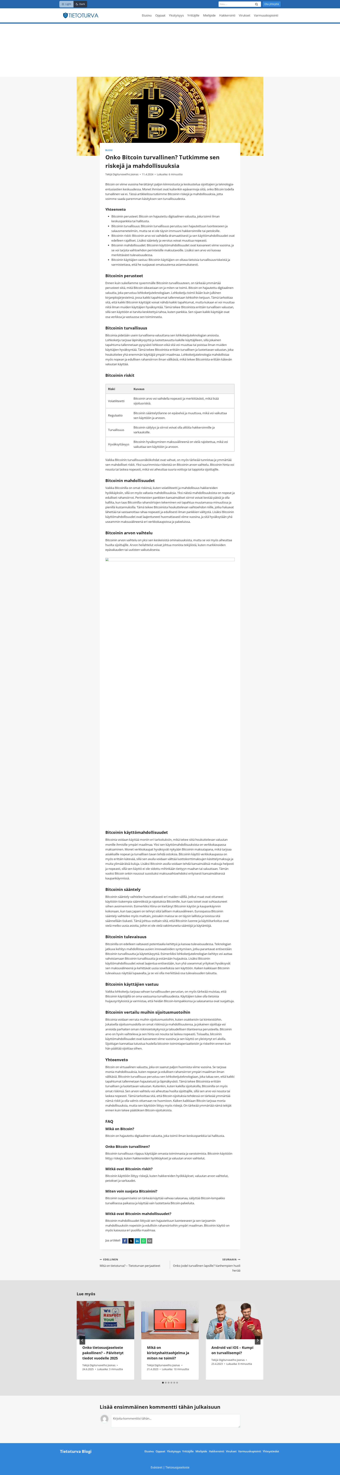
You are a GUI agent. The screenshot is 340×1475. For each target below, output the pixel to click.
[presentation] (105, 1320)
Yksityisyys (176, 15)
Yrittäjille (193, 15)
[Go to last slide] (82, 1340)
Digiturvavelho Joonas (125, 174)
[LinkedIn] (137, 1241)
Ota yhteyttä (271, 4)
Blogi (109, 150)
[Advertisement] (170, 50)
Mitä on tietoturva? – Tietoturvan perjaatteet (130, 1263)
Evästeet (157, 1467)
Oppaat (160, 15)
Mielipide (209, 15)
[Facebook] (125, 1241)
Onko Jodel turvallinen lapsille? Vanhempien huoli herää (206, 1265)
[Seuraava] (257, 1340)
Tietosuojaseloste (177, 1467)
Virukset (244, 15)
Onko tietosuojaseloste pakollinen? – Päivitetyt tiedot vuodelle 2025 (103, 1353)
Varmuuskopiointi (266, 15)
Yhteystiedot (271, 1451)
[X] (131, 1241)
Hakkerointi (227, 15)
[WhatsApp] (143, 1241)
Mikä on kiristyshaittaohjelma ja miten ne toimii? (168, 1353)
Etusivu (147, 15)
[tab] (163, 1383)
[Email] (149, 1241)
